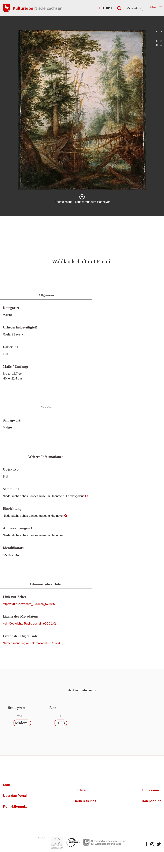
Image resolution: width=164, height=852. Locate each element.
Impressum (150, 790)
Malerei (22, 722)
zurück (107, 8)
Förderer (80, 790)
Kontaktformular (15, 806)
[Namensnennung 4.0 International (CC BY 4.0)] (82, 196)
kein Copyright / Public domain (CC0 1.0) (29, 623)
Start (6, 785)
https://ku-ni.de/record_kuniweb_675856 (29, 604)
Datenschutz (151, 801)
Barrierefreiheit (85, 801)
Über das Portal (15, 795)
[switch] (159, 33)
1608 (60, 722)
